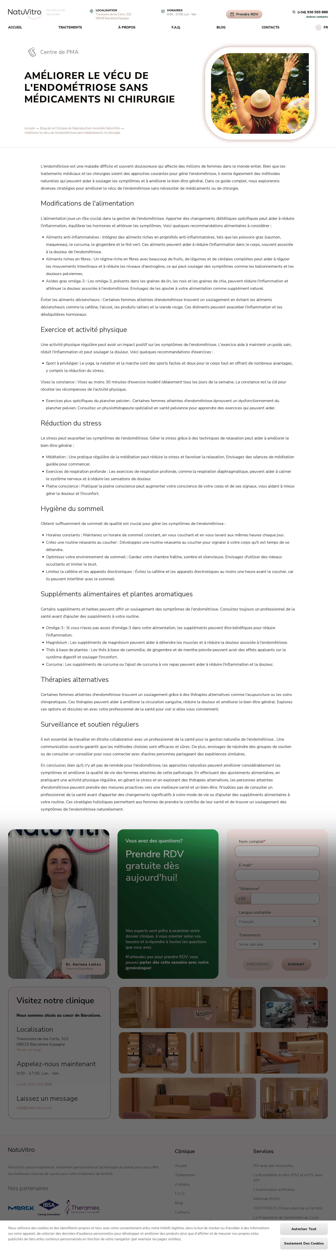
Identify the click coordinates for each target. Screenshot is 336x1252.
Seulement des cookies (304, 1243)
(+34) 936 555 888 (34, 1084)
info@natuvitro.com (34, 1108)
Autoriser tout (304, 1229)
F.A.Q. (176, 27)
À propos (126, 27)
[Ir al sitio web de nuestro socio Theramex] (82, 1208)
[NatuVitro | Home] (21, 1152)
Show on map (29, 1050)
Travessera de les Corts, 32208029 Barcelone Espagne (113, 16)
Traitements (70, 27)
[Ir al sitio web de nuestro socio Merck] (21, 1207)
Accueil (15, 27)
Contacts (270, 27)
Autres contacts (317, 17)
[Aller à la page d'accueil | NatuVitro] (25, 14)
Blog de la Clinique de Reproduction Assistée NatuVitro (80, 128)
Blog (221, 27)
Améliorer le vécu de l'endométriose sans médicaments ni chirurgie (72, 132)
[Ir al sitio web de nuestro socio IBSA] (49, 1208)
